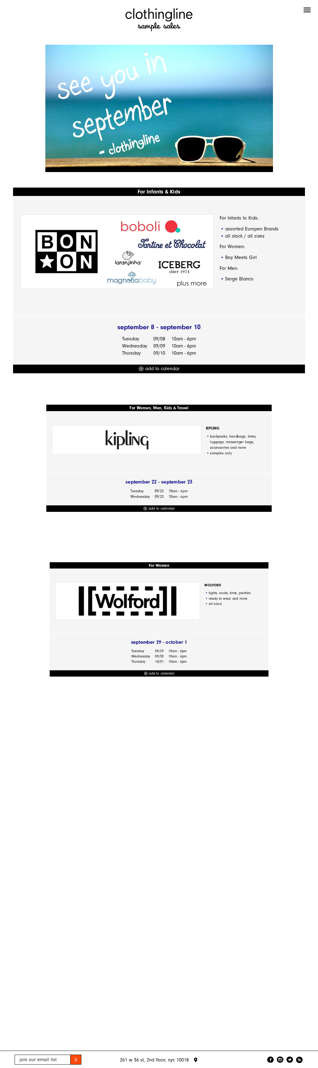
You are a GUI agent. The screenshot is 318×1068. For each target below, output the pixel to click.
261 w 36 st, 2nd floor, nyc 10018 (159, 1060)
